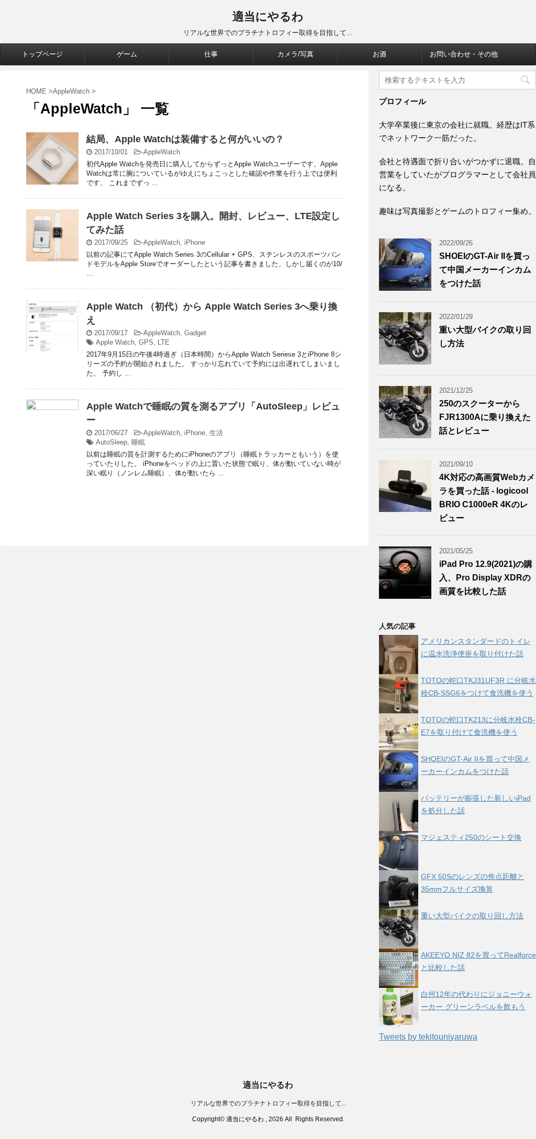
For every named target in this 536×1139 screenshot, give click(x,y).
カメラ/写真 (295, 54)
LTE (164, 342)
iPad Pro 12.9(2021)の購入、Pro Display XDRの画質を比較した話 (485, 578)
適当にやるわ (268, 16)
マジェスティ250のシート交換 (471, 837)
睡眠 (138, 442)
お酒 (379, 54)
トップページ (42, 54)
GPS (146, 342)
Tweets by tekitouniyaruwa (428, 1036)
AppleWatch (161, 152)
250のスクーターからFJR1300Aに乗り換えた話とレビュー (485, 417)
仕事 (211, 54)
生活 (216, 433)
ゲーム (127, 54)
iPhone (194, 242)
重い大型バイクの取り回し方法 (472, 916)
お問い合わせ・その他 (464, 54)
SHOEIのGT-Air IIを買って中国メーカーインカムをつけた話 (485, 270)
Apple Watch (115, 342)
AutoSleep (111, 442)
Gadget (195, 333)
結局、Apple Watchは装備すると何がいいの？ (185, 139)
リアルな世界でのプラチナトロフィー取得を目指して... (268, 1103)
